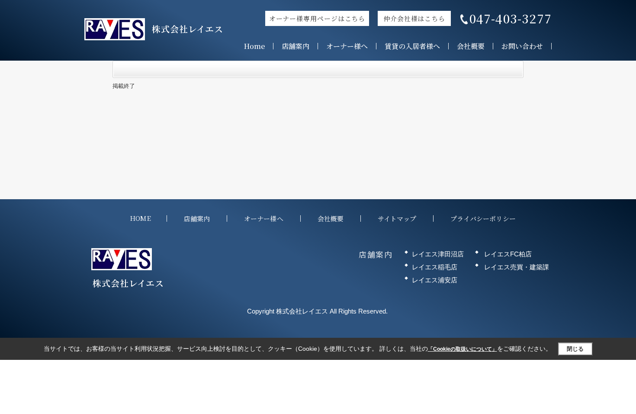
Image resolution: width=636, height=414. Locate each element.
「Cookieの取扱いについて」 (462, 349)
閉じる (575, 349)
